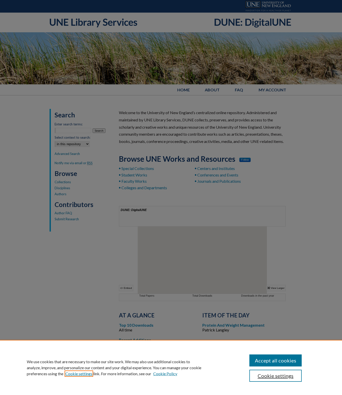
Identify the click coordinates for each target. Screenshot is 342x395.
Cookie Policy (165, 373)
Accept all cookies (275, 360)
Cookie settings (78, 373)
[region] (171, 367)
